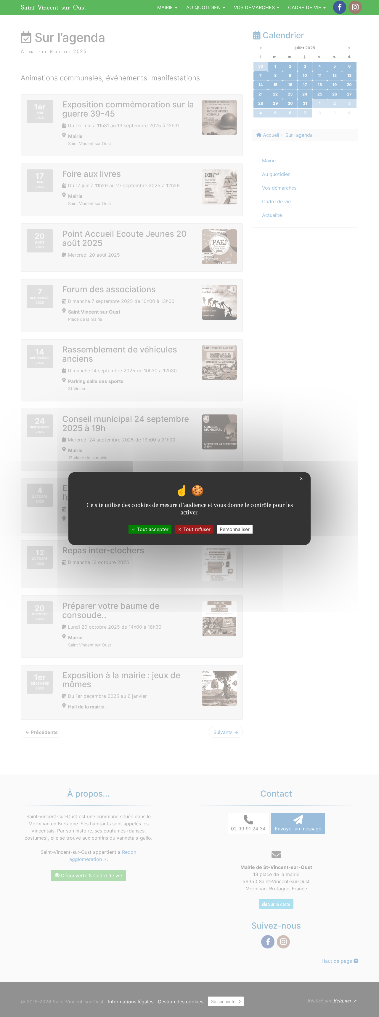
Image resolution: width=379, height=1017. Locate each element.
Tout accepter (152, 529)
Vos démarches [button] (255, 7)
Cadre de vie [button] (305, 7)
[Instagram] (355, 7)
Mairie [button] (165, 7)
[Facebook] (339, 7)
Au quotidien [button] (204, 7)
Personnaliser (235, 529)
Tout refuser (196, 529)
